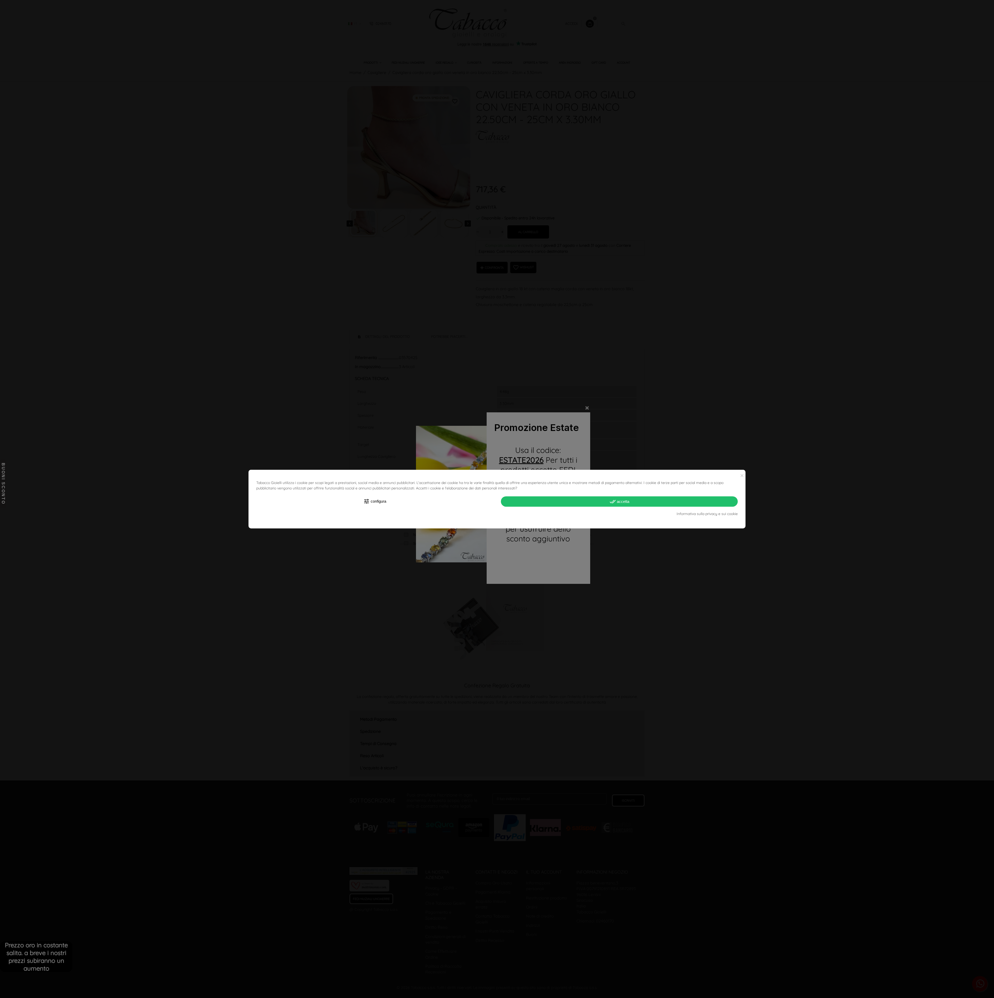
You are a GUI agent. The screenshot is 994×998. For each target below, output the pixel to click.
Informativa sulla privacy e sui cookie (707, 513)
